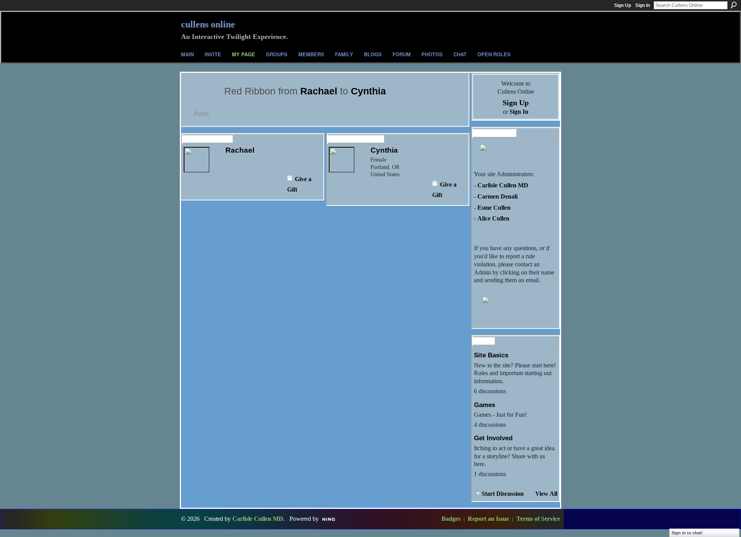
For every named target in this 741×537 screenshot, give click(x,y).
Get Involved (493, 438)
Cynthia (368, 91)
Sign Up (622, 5)
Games (484, 405)
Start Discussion (503, 493)
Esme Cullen (494, 207)
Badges (451, 518)
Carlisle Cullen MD (502, 185)
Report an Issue (488, 518)
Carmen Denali (497, 196)
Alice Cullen (493, 218)
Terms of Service (538, 518)
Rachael (318, 91)
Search (734, 5)
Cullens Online (208, 24)
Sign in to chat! (687, 532)
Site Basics (491, 355)
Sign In (642, 5)
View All (546, 493)
